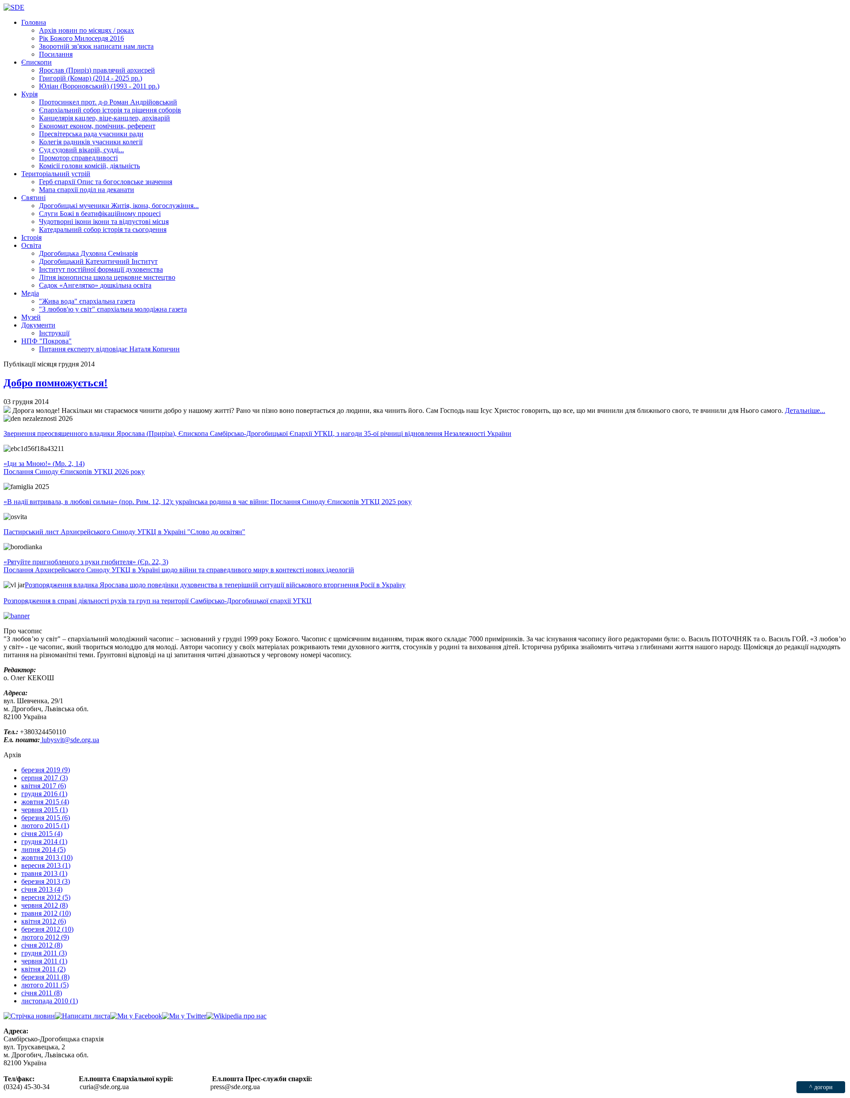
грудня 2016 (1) (44, 793)
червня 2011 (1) (44, 961)
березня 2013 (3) (45, 881)
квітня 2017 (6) (43, 786)
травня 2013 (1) (44, 873)
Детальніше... (805, 410)
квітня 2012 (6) (43, 921)
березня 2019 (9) (45, 770)
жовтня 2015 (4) (45, 801)
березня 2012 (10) (47, 929)
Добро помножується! (56, 383)
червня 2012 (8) (44, 905)
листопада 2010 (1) (49, 1001)
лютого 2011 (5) (45, 985)
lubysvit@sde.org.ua (69, 740)
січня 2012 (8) (41, 945)
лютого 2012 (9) (45, 937)
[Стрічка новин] (29, 1016)
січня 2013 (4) (41, 889)
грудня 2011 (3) (44, 953)
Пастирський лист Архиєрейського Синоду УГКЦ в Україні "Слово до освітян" (124, 532)
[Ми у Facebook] (136, 1016)
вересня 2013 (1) (45, 865)
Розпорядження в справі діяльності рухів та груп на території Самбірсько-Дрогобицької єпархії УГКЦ (158, 601)
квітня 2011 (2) (43, 969)
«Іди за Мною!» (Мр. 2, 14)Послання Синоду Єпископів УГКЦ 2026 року (74, 467)
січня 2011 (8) (41, 993)
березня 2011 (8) (45, 977)
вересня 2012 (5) (45, 897)
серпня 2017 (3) (44, 778)
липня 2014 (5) (43, 849)
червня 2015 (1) (44, 809)
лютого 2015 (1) (45, 825)
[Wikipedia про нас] (236, 1016)
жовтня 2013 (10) (47, 857)
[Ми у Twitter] (184, 1016)
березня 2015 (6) (45, 817)
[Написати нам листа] (82, 1016)
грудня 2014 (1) (44, 841)
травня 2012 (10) (46, 913)
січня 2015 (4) (41, 833)
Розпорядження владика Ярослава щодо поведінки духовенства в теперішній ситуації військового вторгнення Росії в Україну (215, 585)
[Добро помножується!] (7, 410)
